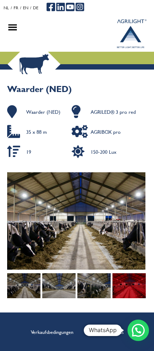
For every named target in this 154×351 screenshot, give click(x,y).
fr (16, 7)
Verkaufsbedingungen (52, 332)
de (35, 7)
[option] (77, 221)
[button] (138, 330)
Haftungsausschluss (105, 332)
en (25, 7)
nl (6, 7)
